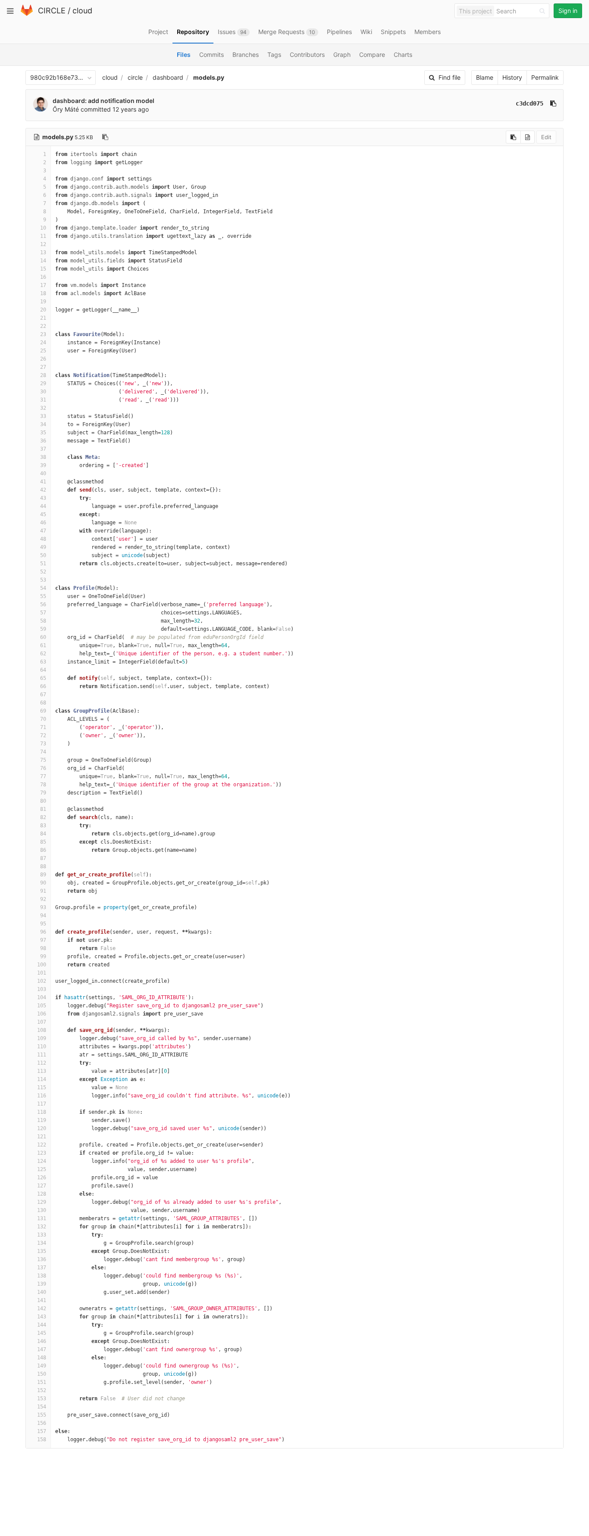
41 (43, 482)
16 (43, 277)
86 (43, 850)
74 (43, 752)
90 (43, 883)
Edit (546, 137)
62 (43, 654)
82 (43, 817)
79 (43, 793)
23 (43, 334)
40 (43, 473)
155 (41, 1415)
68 (43, 703)
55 (43, 596)
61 (43, 645)
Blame (484, 77)
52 (43, 572)
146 (41, 1341)
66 (43, 686)
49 (43, 547)
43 (43, 498)
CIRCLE (52, 10)
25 (43, 351)
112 (41, 1063)
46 (43, 523)
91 (43, 891)
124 (41, 1161)
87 (43, 858)
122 (41, 1145)
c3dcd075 (529, 103)
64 (43, 670)
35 (43, 433)
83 (43, 826)
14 (43, 261)
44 (43, 506)
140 (41, 1292)
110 (41, 1047)
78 (43, 785)
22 (43, 326)
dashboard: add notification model (103, 100)
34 (43, 424)
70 (43, 719)
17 (43, 285)
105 (41, 1006)
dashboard (168, 77)
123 (41, 1153)
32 (43, 408)
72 (43, 735)
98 (43, 948)
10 (43, 228)
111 (41, 1055)
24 (43, 343)
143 (41, 1317)
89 (43, 875)
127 (41, 1186)
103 (41, 989)
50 (43, 555)
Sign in (567, 10)
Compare (372, 54)
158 (41, 1439)
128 (41, 1194)
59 (43, 629)
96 (43, 932)
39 (43, 465)
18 (43, 293)
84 (43, 834)
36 (43, 441)
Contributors (307, 54)
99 (43, 956)
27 (43, 367)
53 (43, 580)
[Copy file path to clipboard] (105, 137)
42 (43, 490)
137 (41, 1268)
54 (43, 588)
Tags (274, 54)
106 (41, 1014)
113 (41, 1071)
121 (41, 1137)
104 (41, 997)
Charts (403, 54)
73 (43, 744)
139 (41, 1284)
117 (41, 1104)
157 (41, 1431)
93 (43, 907)
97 (43, 940)
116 (41, 1096)
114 (41, 1079)
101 (41, 973)
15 (43, 269)
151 (41, 1382)
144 (41, 1325)
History (512, 77)
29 (43, 383)
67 (43, 695)
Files (184, 54)
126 (41, 1178)
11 (43, 236)
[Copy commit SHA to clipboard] (553, 103)
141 (41, 1300)
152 (41, 1390)
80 (43, 801)
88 (43, 866)
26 (43, 359)
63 (43, 662)
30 (43, 392)
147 (41, 1349)
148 (41, 1358)
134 (41, 1243)
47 (43, 531)
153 (41, 1399)
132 (41, 1227)
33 (43, 416)
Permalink (545, 77)
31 (43, 400)
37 (43, 449)
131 (41, 1218)
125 (41, 1169)
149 (41, 1366)
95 (43, 924)
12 (43, 244)
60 (43, 637)
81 (43, 809)
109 (41, 1038)
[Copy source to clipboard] (513, 137)
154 (41, 1407)
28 (43, 375)
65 (43, 678)
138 (41, 1276)
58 (43, 621)
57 (43, 613)
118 (41, 1112)
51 (43, 564)
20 (43, 310)
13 (43, 252)
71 (43, 727)
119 (41, 1120)
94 (43, 916)
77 (43, 776)
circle (135, 77)
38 (43, 457)
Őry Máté (66, 109)
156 (41, 1423)
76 (43, 768)
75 (43, 760)
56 (43, 604)
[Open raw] (527, 137)
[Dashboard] (27, 14)
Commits (211, 54)
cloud (82, 10)
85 (43, 842)
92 (43, 899)
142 (41, 1308)
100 (41, 965)
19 (43, 302)
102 (41, 981)
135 (41, 1251)
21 (43, 318)
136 (41, 1259)
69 (43, 711)
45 (43, 514)
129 (41, 1202)
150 (41, 1374)
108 (41, 1030)
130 (41, 1210)
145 (41, 1333)
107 (41, 1022)
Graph (342, 54)
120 (41, 1128)
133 (41, 1235)
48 (43, 539)
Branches (245, 54)
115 (41, 1087)
